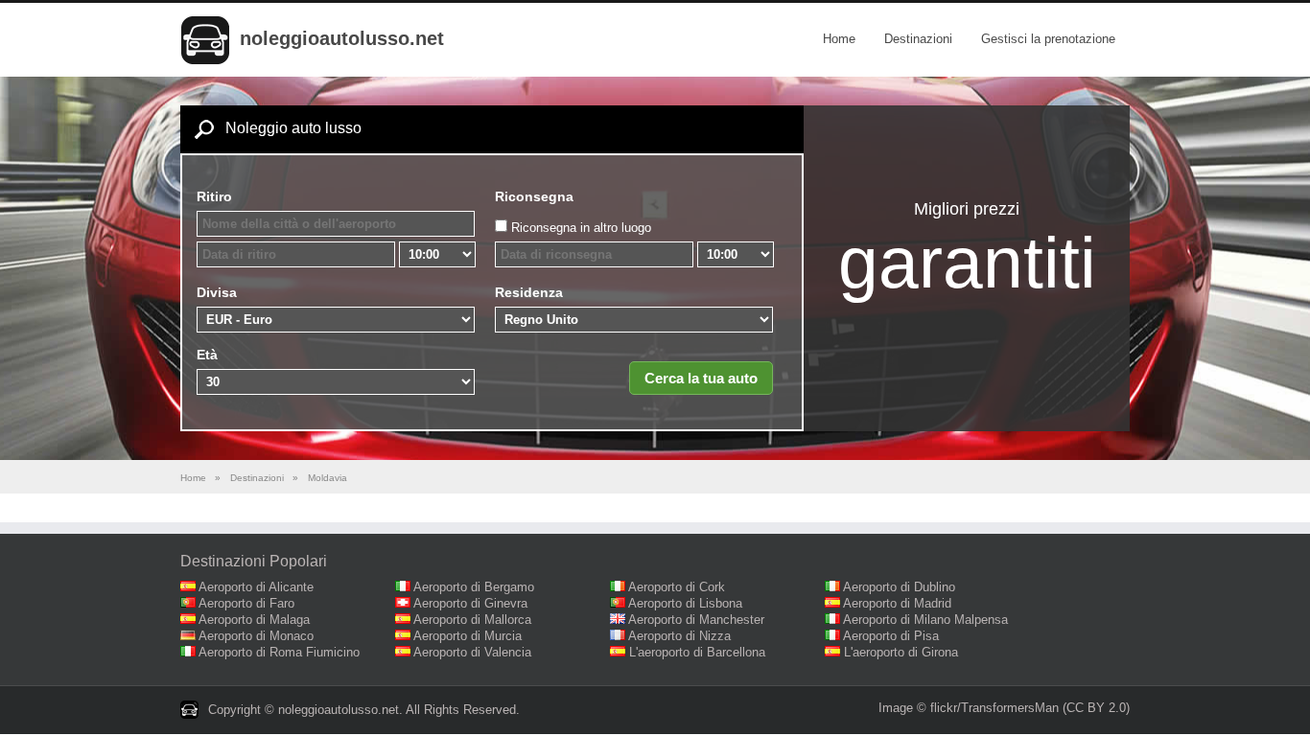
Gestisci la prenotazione (1048, 39)
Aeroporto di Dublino (899, 587)
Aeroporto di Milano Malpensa (925, 619)
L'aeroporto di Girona (901, 652)
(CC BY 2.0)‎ (1096, 708)
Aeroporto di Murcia (467, 636)
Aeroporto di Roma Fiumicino (279, 652)
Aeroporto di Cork (676, 587)
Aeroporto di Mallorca (472, 619)
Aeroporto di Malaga (254, 619)
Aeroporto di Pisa (891, 636)
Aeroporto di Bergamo (473, 587)
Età (207, 354)
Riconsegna (534, 196)
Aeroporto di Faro (246, 603)
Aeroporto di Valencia (472, 652)
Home (839, 39)
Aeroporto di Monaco (256, 636)
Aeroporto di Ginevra (470, 603)
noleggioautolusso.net (342, 38)
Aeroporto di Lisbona (685, 603)
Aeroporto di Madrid (897, 603)
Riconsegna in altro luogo (581, 227)
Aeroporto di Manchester (696, 619)
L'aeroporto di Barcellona (697, 652)
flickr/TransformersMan (994, 708)
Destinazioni (918, 39)
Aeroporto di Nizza (679, 636)
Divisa (217, 292)
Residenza (529, 292)
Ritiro (214, 196)
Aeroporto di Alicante (256, 587)
